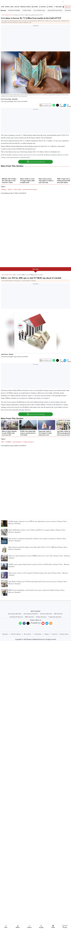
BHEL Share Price (29, 617)
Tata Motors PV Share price (16, 617)
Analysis (16, 6)
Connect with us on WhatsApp (37, 162)
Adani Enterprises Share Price (30, 614)
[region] (35, 38)
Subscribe (67, 7)
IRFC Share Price (58, 614)
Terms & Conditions (16, 634)
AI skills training (26, 10)
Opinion (51, 6)
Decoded (43, 6)
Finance (7, 6)
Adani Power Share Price (46, 614)
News (11, 6)
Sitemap (47, 634)
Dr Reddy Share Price (41, 617)
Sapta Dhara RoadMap (14, 10)
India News (59, 6)
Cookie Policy (38, 634)
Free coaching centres (39, 10)
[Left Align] (2, 2)
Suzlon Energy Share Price (14, 614)
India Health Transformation (55, 10)
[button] (53, 105)
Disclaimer (5, 634)
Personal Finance (25, 6)
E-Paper (35, 6)
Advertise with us (64, 634)
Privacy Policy (27, 634)
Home (2, 6)
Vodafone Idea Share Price (55, 617)
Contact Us (54, 634)
